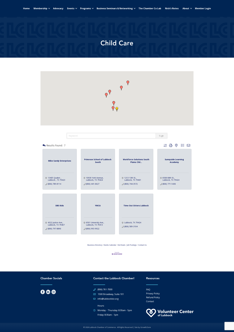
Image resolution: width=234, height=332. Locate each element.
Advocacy (58, 8)
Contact (150, 301)
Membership (40, 8)
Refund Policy (153, 297)
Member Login (203, 8)
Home (26, 8)
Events (70, 8)
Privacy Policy (153, 293)
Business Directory (94, 245)
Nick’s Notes (172, 8)
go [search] (162, 135)
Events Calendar (110, 245)
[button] (121, 88)
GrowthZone (145, 327)
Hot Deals (121, 245)
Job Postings (132, 245)
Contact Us (142, 245)
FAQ (148, 289)
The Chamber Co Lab (150, 8)
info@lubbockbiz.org (108, 298)
